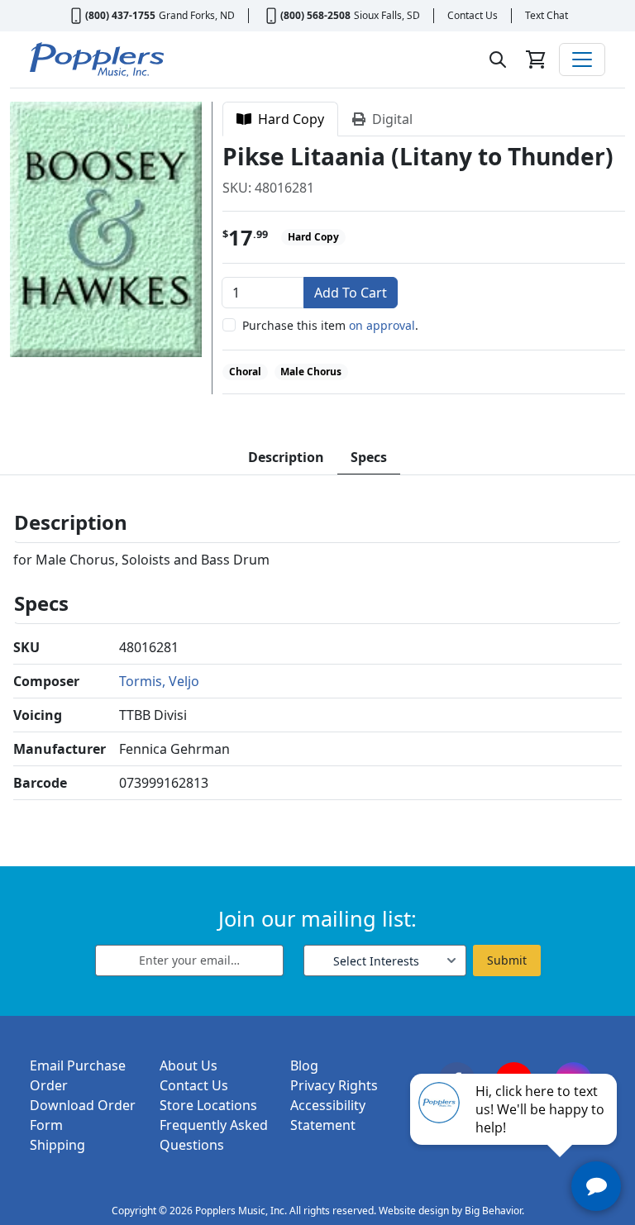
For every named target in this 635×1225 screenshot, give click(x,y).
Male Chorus (310, 372)
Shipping (57, 1145)
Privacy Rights (334, 1085)
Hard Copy (287, 119)
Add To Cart (350, 293)
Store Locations (208, 1105)
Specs (369, 457)
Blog (304, 1065)
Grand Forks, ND (197, 15)
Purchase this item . (330, 325)
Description (286, 457)
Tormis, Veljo (159, 681)
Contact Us (472, 15)
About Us (188, 1065)
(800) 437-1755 (120, 15)
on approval (382, 325)
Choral (245, 372)
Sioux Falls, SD (387, 15)
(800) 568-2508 (315, 15)
